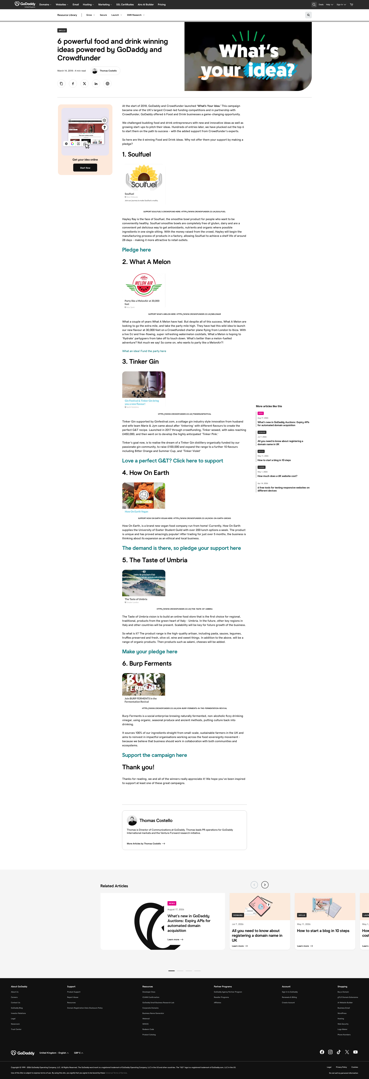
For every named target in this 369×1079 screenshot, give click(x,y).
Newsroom (15, 1024)
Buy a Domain (343, 992)
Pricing (162, 4)
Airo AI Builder (146, 4)
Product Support (73, 992)
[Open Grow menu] (94, 15)
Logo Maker (342, 1029)
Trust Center (16, 1029)
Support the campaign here (154, 755)
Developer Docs (148, 992)
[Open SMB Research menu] (144, 15)
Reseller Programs (221, 997)
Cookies (354, 1067)
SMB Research (134, 15)
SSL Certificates (125, 4)
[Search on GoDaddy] (308, 15)
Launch (115, 15)
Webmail (146, 1018)
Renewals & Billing (289, 997)
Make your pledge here (149, 651)
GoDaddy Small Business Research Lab (158, 1002)
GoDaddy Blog (17, 1008)
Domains (262, 432)
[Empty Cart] (352, 5)
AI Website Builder (345, 1002)
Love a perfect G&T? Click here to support (172, 461)
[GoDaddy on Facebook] (322, 1053)
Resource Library (67, 15)
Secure (103, 15)
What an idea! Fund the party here (144, 351)
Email (76, 4)
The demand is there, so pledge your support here (181, 548)
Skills (63, 30)
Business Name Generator (153, 1013)
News (261, 413)
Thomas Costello (108, 70)
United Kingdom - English (52, 1053)
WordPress (342, 1013)
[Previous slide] (254, 884)
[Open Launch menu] (121, 15)
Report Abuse (72, 997)
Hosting (341, 1018)
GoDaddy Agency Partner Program (228, 992)
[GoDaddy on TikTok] (338, 1053)
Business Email (344, 1008)
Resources (71, 1002)
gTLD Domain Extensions (348, 997)
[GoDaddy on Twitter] (347, 1053)
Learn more (173, 939)
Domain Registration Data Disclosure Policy (84, 1008)
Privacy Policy (341, 1067)
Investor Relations (18, 1013)
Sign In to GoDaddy (290, 992)
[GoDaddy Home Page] (23, 1053)
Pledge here (136, 250)
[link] (73, 84)
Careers (14, 997)
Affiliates (217, 1002)
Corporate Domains (150, 1008)
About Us (14, 992)
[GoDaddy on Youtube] (355, 1053)
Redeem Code (148, 1029)
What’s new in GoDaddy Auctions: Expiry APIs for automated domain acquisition (188, 923)
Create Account (288, 1002)
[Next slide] (265, 884)
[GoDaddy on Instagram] (330, 1053)
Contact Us (15, 1002)
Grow (89, 15)
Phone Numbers (344, 1035)
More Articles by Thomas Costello (144, 843)
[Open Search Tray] (314, 4)
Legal (13, 1018)
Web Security (343, 1024)
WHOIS (145, 1024)
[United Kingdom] (25, 3)
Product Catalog (149, 1035)
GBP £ (77, 1053)
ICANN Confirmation (150, 997)
